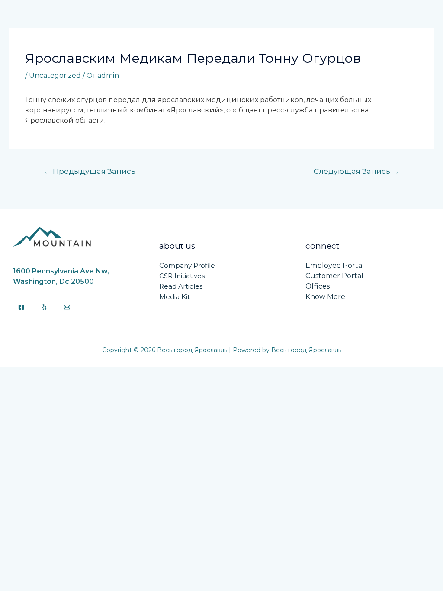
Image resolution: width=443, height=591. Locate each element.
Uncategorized (55, 75)
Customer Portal (334, 276)
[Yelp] (44, 307)
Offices (317, 286)
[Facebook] (21, 307)
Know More (325, 296)
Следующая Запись (356, 171)
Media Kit (174, 296)
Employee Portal (334, 265)
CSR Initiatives (182, 276)
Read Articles (180, 286)
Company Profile (187, 265)
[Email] (67, 307)
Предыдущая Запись (89, 171)
